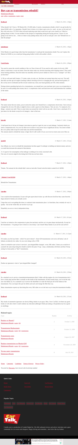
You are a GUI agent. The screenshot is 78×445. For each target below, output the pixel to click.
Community (54, 2)
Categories (10, 363)
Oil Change (52, 403)
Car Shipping (21, 403)
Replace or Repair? (7, 320)
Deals (26, 2)
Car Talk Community (7, 6)
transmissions (12, 16)
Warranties (7, 403)
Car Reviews (35, 2)
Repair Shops (43, 2)
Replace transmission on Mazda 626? (14, 343)
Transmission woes (7, 336)
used (2, 16)
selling (6, 16)
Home (3, 363)
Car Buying (38, 403)
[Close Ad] (61, 440)
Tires (13, 403)
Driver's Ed (30, 403)
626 (20, 323)
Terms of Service (28, 363)
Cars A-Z (63, 2)
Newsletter (27, 386)
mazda (18, 16)
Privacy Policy (39, 363)
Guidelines (18, 363)
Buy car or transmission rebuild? (19, 10)
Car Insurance (8, 407)
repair (22, 16)
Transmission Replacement (10, 328)
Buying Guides (17, 2)
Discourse (12, 368)
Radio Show (7, 386)
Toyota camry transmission (10, 351)
